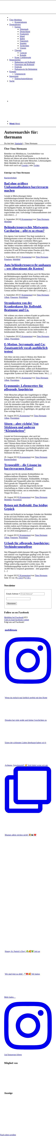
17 (26, 578)
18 (28, 578)
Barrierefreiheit (10, 178)
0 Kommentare (26, 219)
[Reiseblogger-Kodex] (23, 1086)
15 (22, 578)
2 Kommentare (24, 535)
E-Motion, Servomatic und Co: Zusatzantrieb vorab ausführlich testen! (26, 348)
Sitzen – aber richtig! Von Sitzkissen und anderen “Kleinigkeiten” (21, 427)
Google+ (25, 165)
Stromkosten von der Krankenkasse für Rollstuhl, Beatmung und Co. (23, 306)
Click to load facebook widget (16, 620)
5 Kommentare (26, 336)
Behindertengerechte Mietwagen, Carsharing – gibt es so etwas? (26, 228)
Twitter (36, 165)
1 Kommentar (26, 257)
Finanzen (8, 259)
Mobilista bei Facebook (13, 617)
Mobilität (8, 222)
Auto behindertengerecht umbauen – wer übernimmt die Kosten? (27, 266)
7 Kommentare (26, 295)
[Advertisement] (28, 1115)
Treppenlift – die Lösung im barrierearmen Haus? (22, 466)
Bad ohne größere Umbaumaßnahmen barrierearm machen (26, 187)
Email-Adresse (13, 594)
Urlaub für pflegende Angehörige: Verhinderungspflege (26, 544)
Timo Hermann (43, 219)
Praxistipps (23, 297)
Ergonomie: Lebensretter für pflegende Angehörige (23, 387)
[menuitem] (30, 17)
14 (20, 578)
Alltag (6, 297)
